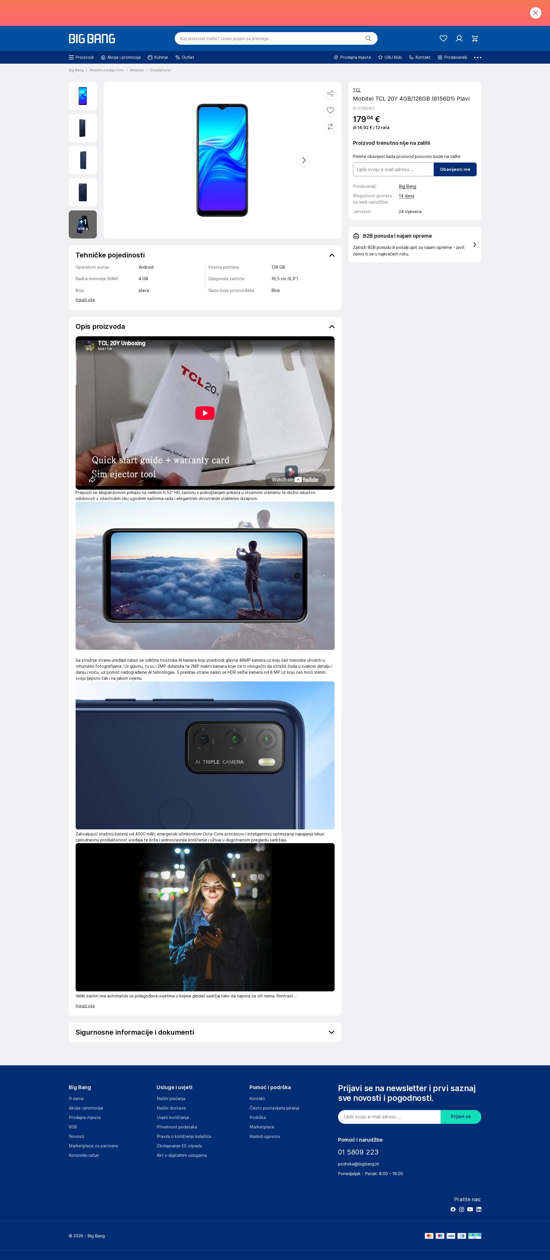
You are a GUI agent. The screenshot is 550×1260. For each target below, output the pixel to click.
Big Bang (407, 186)
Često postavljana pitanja (274, 1108)
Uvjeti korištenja (173, 1117)
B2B (73, 1127)
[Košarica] (474, 38)
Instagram (461, 1209)
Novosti (76, 1136)
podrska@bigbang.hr (358, 1164)
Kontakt (257, 1098)
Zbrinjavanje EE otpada (179, 1145)
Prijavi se (461, 1116)
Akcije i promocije (86, 1108)
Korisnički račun (84, 1155)
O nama (76, 1098)
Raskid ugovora (265, 1136)
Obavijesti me (455, 169)
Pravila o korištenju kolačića (184, 1136)
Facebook (452, 1209)
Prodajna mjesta (85, 1117)
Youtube (470, 1209)
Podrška (258, 1117)
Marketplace (262, 1127)
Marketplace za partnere (93, 1145)
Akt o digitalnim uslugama (182, 1155)
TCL (357, 90)
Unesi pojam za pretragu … (226, 38)
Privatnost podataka (177, 1127)
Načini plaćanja (171, 1098)
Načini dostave (171, 1108)
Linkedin (478, 1209)
